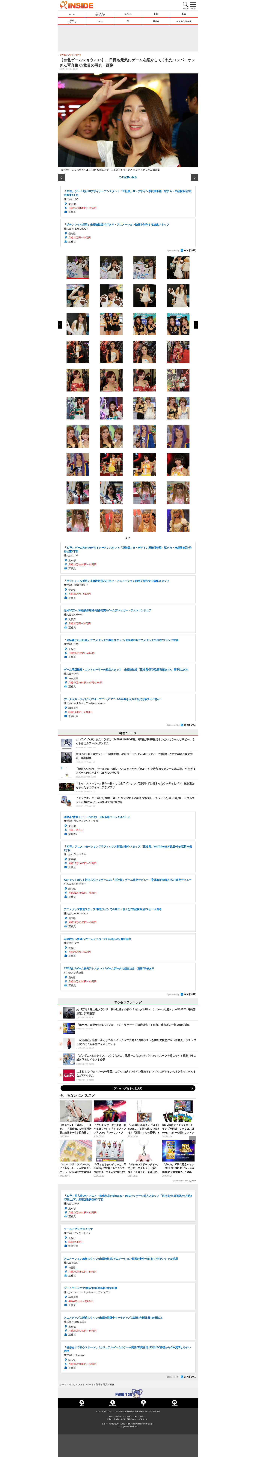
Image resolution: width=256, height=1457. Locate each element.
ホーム (72, 14)
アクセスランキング (100, 14)
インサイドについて (104, 1411)
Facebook (112, 1405)
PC (128, 21)
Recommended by (180, 1180)
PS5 (156, 14)
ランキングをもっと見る (128, 1088)
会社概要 (139, 1411)
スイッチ (128, 14)
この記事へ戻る (128, 177)
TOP (128, 1393)
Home (82, 1405)
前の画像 (61, 177)
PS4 (184, 14)
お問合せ (119, 1411)
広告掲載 (129, 1411)
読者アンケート (72, 21)
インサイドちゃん (184, 21)
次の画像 (194, 177)
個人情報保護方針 (152, 1411)
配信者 (156, 21)
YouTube (174, 1405)
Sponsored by (173, 250)
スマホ (100, 21)
